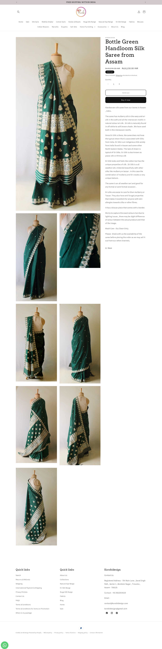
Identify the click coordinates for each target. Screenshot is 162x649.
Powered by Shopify (35, 632)
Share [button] (110, 248)
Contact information (96, 632)
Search (18, 575)
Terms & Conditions (23, 604)
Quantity (108, 79)
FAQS (18, 600)
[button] (18, 11)
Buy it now (125, 100)
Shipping (119, 75)
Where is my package (24, 613)
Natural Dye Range (67, 584)
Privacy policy (58, 632)
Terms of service (70, 632)
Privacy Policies (22, 592)
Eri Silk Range (65, 588)
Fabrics (62, 596)
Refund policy (48, 632)
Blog (61, 600)
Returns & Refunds (23, 579)
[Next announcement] (145, 2)
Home (62, 604)
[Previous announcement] (16, 2)
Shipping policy (83, 632)
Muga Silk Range (66, 592)
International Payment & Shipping (29, 588)
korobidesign (25, 632)
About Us (63, 575)
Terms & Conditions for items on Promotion (32, 609)
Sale (61, 609)
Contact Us (20, 596)
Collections (64, 579)
